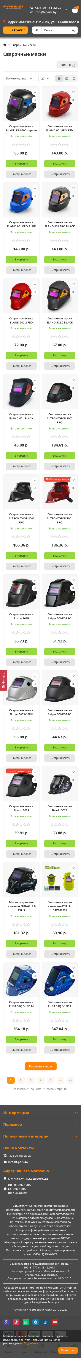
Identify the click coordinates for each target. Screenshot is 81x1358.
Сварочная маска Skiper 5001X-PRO (60, 616)
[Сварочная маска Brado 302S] (60, 785)
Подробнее (31, 1343)
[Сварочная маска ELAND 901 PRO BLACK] (60, 201)
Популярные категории (26, 1136)
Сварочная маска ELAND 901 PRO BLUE (21, 224)
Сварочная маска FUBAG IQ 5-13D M (21, 1004)
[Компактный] (74, 78)
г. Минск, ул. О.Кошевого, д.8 (28, 1178)
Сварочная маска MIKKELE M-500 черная (21, 128)
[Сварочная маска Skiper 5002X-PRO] (60, 689)
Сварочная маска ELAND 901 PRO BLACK (59, 224)
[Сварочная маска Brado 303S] (21, 785)
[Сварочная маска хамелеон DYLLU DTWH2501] (60, 880)
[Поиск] (73, 30)
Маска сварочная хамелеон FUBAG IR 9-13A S (21, 906)
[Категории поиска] (36, 30)
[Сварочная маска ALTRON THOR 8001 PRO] (21, 493)
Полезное (12, 1124)
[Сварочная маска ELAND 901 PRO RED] (60, 105)
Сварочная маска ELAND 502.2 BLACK (59, 320)
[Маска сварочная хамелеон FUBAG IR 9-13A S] (21, 880)
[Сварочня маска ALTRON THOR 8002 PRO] (60, 392)
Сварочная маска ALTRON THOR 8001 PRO (21, 518)
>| (70, 1080)
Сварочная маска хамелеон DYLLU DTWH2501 (60, 906)
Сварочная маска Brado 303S (21, 808)
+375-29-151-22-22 (48, 8)
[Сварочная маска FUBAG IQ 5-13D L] (60, 980)
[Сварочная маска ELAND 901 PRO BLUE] (21, 201)
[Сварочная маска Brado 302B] (21, 593)
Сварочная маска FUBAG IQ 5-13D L (60, 1004)
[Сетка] (59, 78)
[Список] (67, 78)
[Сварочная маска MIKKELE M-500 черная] (21, 105)
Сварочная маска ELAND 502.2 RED (21, 320)
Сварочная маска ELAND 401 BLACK (21, 416)
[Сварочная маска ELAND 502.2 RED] (21, 297)
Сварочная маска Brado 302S (60, 808)
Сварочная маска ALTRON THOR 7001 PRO (60, 518)
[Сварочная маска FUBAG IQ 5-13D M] (21, 980)
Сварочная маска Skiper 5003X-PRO (21, 712)
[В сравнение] (35, 100)
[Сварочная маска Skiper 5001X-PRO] (60, 593)
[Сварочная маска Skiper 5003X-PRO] (21, 689)
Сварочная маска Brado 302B (21, 616)
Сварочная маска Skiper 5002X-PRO (60, 712)
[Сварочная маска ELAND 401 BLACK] (21, 392)
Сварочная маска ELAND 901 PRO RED (59, 128)
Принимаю (68, 1350)
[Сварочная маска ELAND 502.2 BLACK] (60, 297)
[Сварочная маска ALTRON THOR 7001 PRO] (60, 493)
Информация (16, 1112)
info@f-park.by (46, 12)
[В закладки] (35, 92)
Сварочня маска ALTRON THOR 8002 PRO (60, 418)
